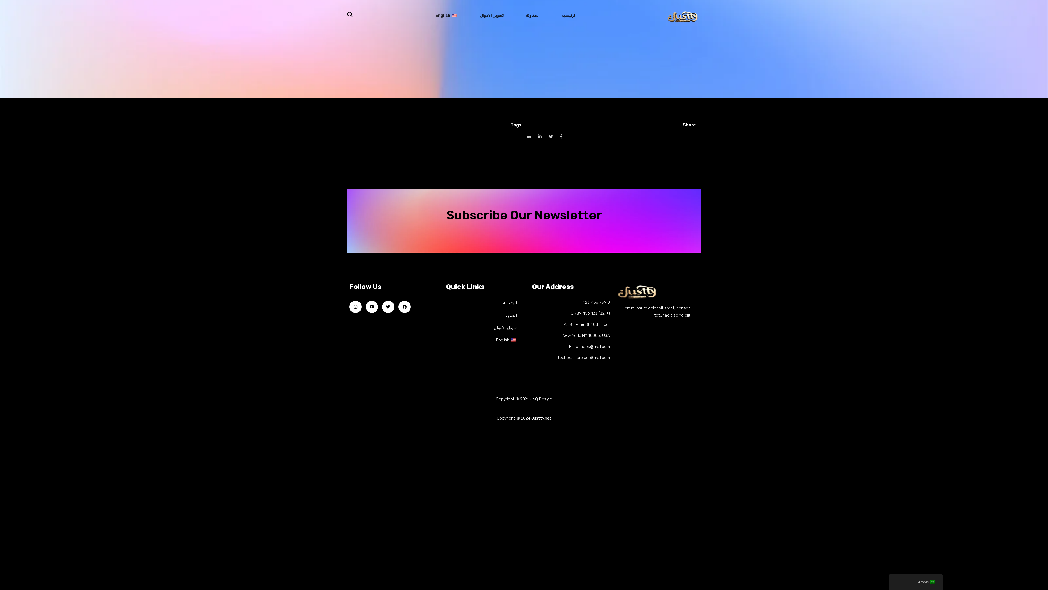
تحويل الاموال (492, 17)
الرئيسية (568, 17)
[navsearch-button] (349, 14)
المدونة (533, 17)
